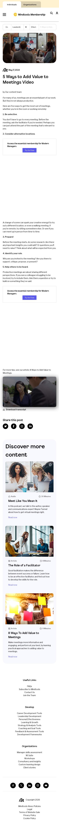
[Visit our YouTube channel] (46, 785)
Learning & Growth (29, 722)
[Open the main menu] (4, 14)
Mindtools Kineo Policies (29, 806)
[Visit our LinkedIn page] (29, 785)
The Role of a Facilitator (24, 565)
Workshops (29, 758)
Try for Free (29, 150)
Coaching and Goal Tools (29, 728)
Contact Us (29, 692)
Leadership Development (29, 716)
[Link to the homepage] (29, 14)
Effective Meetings (38, 27)
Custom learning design (29, 764)
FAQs (29, 686)
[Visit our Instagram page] (37, 785)
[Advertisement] (29, 188)
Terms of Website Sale (29, 812)
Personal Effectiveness (29, 719)
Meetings (29, 27)
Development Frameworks (29, 734)
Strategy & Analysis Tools (29, 725)
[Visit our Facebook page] (13, 785)
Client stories (29, 767)
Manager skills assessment (29, 752)
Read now (12, 517)
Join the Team (29, 695)
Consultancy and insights (29, 761)
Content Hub (11, 27)
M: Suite (29, 755)
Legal (29, 809)
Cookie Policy (29, 818)
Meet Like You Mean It (22, 500)
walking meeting (41, 225)
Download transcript (16, 409)
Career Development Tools (29, 713)
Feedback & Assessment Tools (29, 731)
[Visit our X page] (21, 785)
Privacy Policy (29, 815)
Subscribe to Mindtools (29, 689)
